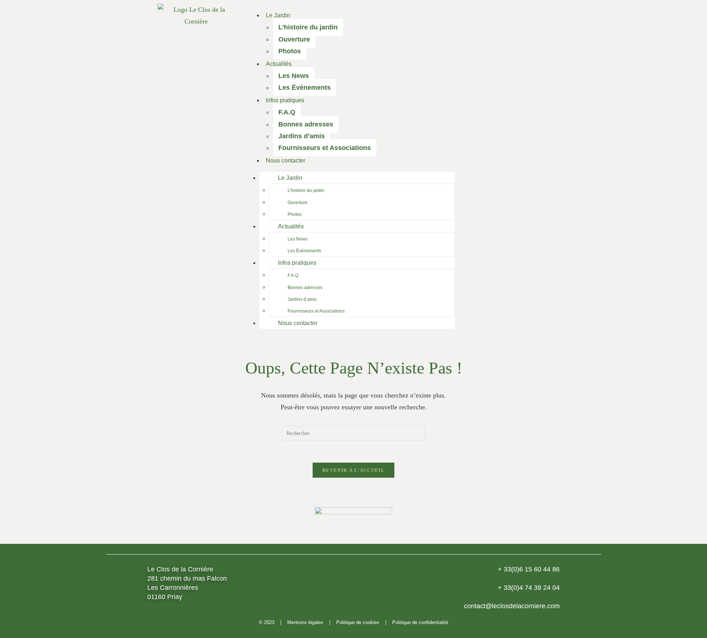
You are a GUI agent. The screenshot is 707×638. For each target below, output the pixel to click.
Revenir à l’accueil (353, 470)
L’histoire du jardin (308, 27)
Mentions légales (305, 622)
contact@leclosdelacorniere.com (512, 606)
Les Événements (304, 87)
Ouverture (294, 39)
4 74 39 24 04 (529, 587)
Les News (293, 75)
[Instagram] (511, 169)
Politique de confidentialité (420, 622)
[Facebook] (491, 169)
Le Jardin (278, 15)
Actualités (279, 64)
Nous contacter (285, 160)
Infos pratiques (285, 100)
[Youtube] (531, 169)
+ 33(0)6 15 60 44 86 (529, 569)
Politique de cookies (357, 622)
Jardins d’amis (301, 136)
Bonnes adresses (305, 124)
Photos (289, 51)
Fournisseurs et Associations (324, 148)
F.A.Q (286, 112)
